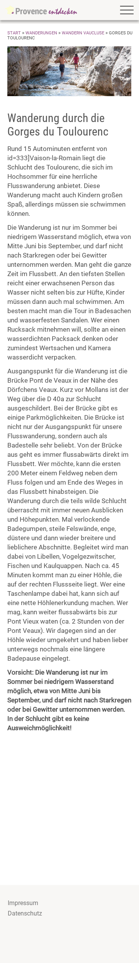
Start (14, 33)
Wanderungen (41, 33)
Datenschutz (25, 913)
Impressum (23, 903)
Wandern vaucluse (83, 33)
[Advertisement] (69, 807)
